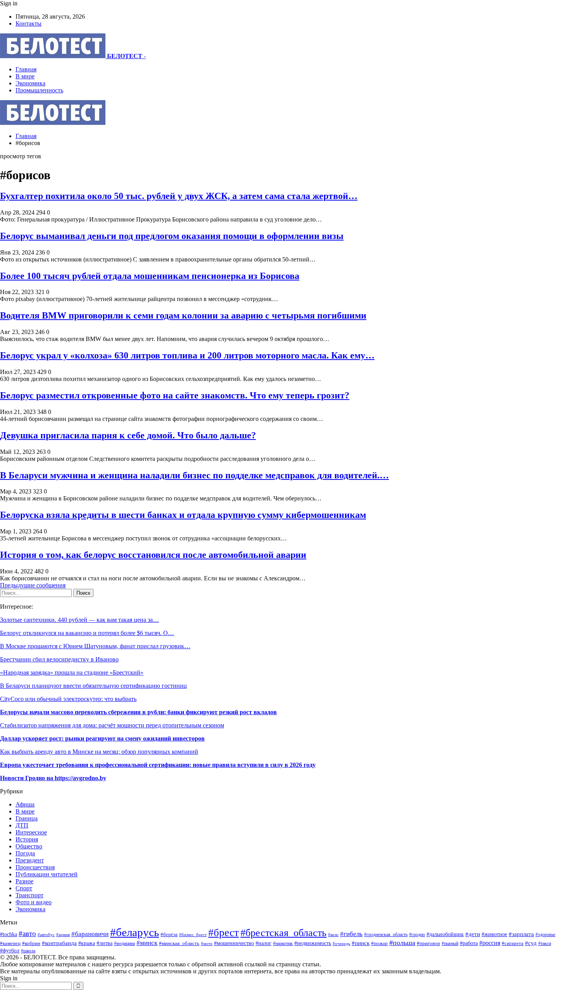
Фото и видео (34, 902)
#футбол (9, 950)
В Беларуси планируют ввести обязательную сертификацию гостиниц (93, 685)
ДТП (22, 825)
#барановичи (90, 934)
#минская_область (179, 943)
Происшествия (35, 867)
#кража (86, 943)
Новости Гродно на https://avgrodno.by (53, 778)
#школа (28, 951)
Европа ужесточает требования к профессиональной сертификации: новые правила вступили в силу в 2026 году (158, 765)
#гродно (417, 934)
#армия (63, 934)
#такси (544, 943)
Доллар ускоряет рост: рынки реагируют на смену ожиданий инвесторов (102, 738)
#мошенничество (234, 943)
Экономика (30, 83)
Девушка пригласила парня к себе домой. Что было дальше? (128, 435)
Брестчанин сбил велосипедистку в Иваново (59, 659)
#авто (27, 933)
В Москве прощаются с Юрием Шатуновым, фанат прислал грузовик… (95, 646)
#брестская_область (283, 932)
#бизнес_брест (193, 935)
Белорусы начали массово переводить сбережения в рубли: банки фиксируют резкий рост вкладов (138, 712)
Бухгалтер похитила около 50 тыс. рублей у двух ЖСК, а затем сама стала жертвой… (179, 196)
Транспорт (29, 895)
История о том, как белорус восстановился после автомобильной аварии (153, 555)
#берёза (169, 934)
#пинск (361, 943)
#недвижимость (312, 943)
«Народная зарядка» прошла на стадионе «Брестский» (71, 672)
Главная (26, 69)
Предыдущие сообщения (33, 585)
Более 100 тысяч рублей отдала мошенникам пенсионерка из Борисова (149, 276)
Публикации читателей (47, 874)
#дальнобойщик (445, 934)
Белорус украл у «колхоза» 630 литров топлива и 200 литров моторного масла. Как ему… (187, 355)
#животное (494, 934)
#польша (402, 943)
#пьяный (450, 943)
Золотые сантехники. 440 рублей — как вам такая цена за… (79, 619)
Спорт (24, 888)
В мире (25, 76)
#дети (472, 934)
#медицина (124, 943)
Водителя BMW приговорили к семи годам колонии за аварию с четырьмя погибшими (183, 315)
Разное (24, 881)
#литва (104, 943)
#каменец (10, 943)
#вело (333, 934)
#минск (146, 943)
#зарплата (521, 934)
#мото (206, 943)
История (27, 839)
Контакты (28, 23)
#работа (469, 943)
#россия (489, 943)
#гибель (351, 934)
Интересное (31, 832)
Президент (30, 860)
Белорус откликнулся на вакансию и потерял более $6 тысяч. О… (87, 633)
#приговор (428, 943)
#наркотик (283, 943)
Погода (25, 853)
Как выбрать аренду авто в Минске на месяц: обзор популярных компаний (99, 751)
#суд (531, 943)
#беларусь (134, 932)
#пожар (379, 943)
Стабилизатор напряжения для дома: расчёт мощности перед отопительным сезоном (112, 725)
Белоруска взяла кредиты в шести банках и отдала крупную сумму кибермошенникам (183, 515)
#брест (223, 932)
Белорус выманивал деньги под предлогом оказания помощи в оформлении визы (172, 236)
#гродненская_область (386, 934)
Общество (29, 846)
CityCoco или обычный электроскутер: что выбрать (68, 699)
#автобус (46, 934)
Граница (27, 818)
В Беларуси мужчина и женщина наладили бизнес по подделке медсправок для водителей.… (194, 475)
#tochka (8, 934)
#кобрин (31, 943)
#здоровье (545, 934)
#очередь (341, 943)
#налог (263, 943)
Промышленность (39, 90)
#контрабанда (59, 943)
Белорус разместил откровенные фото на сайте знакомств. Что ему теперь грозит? (174, 395)
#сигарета (512, 943)
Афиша (25, 804)
